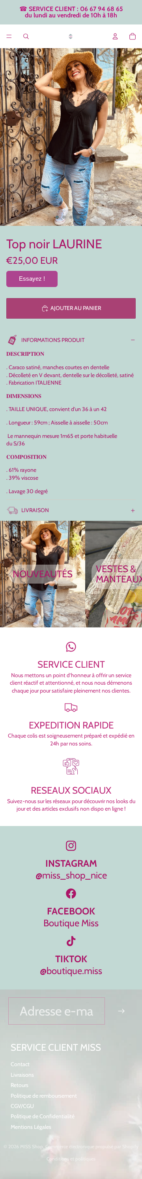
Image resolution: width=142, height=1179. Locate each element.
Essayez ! (32, 278)
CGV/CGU (22, 1106)
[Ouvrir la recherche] (26, 36)
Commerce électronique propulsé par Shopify (91, 1146)
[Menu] (9, 36)
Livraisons (22, 1074)
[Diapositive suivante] (128, 574)
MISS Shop (31, 1146)
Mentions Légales (31, 1126)
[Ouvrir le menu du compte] (115, 36)
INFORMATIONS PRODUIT (52, 340)
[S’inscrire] (121, 1011)
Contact (20, 1064)
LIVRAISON (35, 510)
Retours (19, 1085)
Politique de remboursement (44, 1095)
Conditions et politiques (71, 1159)
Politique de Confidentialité (43, 1116)
